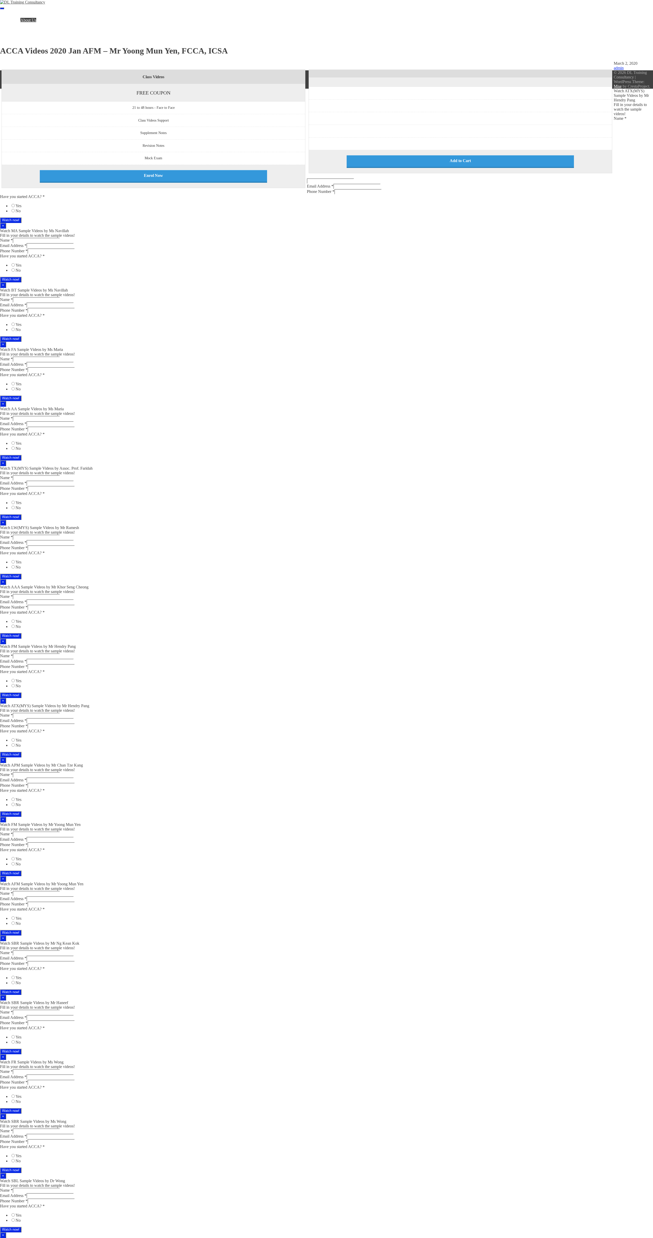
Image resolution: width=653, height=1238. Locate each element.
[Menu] (2, 8)
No (18, 211)
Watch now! (10, 220)
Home (15, 15)
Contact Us (19, 38)
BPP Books (19, 24)
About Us (28, 20)
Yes (18, 206)
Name (620, 118)
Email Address (320, 186)
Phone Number (320, 191)
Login (15, 34)
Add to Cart (460, 161)
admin (619, 68)
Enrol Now (153, 175)
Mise (618, 86)
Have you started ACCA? (22, 196)
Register (16, 29)
